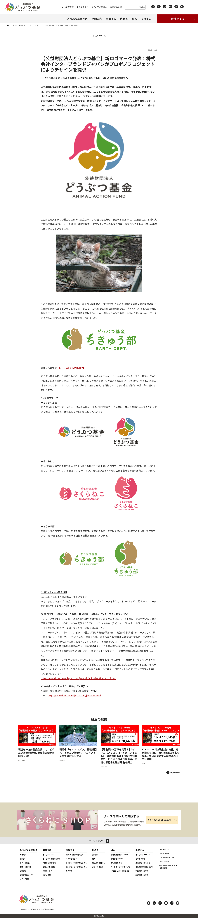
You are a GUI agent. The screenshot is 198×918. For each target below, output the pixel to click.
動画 (93, 859)
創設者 (22, 859)
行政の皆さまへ (71, 859)
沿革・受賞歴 (24, 863)
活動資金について (26, 875)
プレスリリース (165, 849)
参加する (111, 19)
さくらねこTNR (48, 854)
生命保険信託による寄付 (144, 867)
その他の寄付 (140, 859)
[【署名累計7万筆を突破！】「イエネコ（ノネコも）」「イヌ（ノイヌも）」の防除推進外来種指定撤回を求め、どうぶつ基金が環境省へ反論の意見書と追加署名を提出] (120, 746)
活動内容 (97, 19)
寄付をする (178, 19)
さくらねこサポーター (144, 854)
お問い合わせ (116, 7)
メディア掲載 (24, 879)
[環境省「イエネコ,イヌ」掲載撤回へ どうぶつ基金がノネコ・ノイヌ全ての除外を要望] (78, 746)
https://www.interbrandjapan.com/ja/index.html (74, 695)
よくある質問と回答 (166, 857)
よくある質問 (82, 7)
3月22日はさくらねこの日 (120, 871)
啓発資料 (95, 854)
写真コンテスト (48, 871)
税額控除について (142, 871)
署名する (69, 871)
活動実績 (23, 871)
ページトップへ (96, 840)
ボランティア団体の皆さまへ (76, 863)
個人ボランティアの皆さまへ (76, 867)
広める (124, 19)
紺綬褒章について (142, 875)
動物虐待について (117, 859)
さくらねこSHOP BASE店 (159, 819)
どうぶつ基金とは (77, 19)
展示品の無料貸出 (98, 863)
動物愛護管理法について (119, 854)
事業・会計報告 (25, 867)
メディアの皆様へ (99, 7)
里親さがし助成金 (49, 867)
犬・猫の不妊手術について (120, 867)
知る (134, 19)
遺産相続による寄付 (143, 863)
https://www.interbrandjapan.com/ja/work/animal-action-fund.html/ (78, 678)
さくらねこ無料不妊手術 (51, 859)
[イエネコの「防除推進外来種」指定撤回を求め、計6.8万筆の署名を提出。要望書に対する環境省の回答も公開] (161, 746)
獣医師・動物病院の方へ (75, 854)
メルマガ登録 (68, 7)
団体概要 (23, 854)
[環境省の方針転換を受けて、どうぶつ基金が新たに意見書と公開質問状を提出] (37, 746)
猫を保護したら (116, 863)
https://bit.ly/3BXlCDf (71, 368)
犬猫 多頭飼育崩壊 (49, 863)
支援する (146, 19)
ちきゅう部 (47, 875)
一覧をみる (175, 772)
